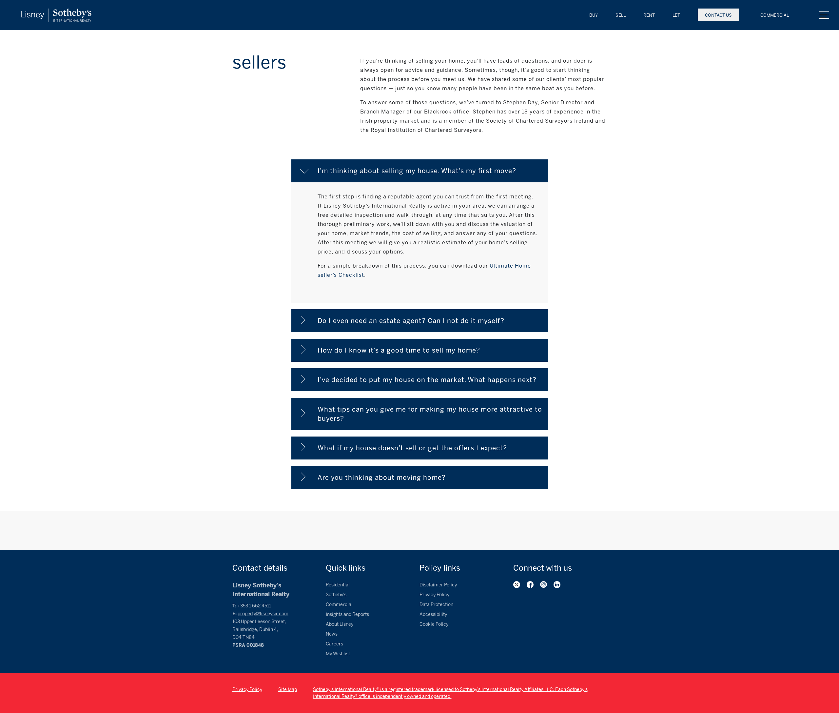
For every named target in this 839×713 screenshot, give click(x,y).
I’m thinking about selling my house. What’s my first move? (417, 171)
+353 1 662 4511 (254, 606)
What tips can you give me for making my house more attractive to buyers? (431, 413)
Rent (649, 15)
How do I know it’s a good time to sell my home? (399, 350)
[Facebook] (530, 584)
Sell (620, 15)
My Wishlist (338, 654)
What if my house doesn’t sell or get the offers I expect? (412, 448)
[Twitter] (516, 584)
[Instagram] (543, 584)
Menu (824, 15)
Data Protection (436, 604)
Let (676, 15)
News (332, 634)
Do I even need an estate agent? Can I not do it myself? (411, 321)
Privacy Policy (434, 595)
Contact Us (718, 15)
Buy (593, 15)
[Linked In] (557, 584)
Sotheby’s (336, 595)
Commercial (774, 15)
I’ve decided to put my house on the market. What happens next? (427, 380)
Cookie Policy (434, 624)
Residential (338, 585)
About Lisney (339, 624)
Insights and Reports (347, 614)
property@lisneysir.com (263, 614)
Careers (334, 644)
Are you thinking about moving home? (382, 477)
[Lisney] (56, 11)
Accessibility (433, 614)
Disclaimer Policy (438, 585)
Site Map (287, 689)
